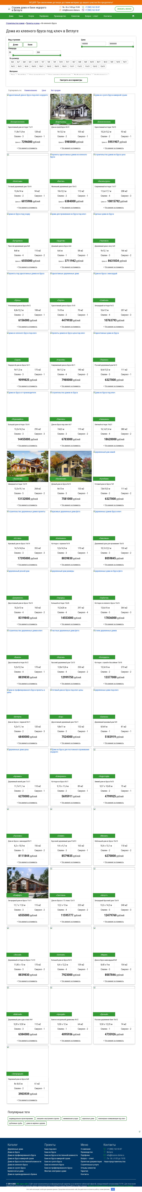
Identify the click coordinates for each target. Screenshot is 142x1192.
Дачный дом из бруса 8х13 (61, 484)
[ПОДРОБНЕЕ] (27, 109)
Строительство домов (15, 23)
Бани (30, 44)
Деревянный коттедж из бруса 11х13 (21, 960)
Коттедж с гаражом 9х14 (60, 544)
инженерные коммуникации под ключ (111, 1118)
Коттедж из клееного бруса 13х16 (107, 603)
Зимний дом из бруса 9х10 (104, 782)
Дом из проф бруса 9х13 (60, 127)
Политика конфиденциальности (99, 1186)
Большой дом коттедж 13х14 (18, 424)
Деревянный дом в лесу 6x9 (105, 246)
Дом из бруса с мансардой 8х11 (20, 841)
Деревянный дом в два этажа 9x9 (20, 1020)
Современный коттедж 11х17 (105, 186)
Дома (15, 44)
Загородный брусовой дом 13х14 (107, 900)
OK (113, 1189)
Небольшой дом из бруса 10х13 (106, 841)
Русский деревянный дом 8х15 (106, 365)
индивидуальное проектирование (21, 1118)
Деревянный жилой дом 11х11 (19, 782)
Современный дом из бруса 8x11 (63, 365)
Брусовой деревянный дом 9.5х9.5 (63, 841)
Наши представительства (114, 1161)
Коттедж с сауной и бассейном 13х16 (108, 662)
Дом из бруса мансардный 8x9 (106, 960)
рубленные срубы (15, 1123)
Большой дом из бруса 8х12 (61, 960)
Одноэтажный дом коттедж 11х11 (20, 127)
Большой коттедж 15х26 (60, 603)
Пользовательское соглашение (122, 1186)
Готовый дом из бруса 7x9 (104, 484)
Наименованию (30, 90)
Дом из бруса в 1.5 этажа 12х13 (63, 900)
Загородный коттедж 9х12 (104, 306)
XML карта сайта (22, 1184)
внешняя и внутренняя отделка (48, 1118)
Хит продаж (56, 90)
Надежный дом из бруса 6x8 (18, 1079)
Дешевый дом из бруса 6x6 (61, 246)
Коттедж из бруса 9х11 (59, 782)
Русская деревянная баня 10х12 (106, 1020)
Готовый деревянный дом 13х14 (19, 186)
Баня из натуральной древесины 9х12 (64, 1020)
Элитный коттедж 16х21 (103, 424)
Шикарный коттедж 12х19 (17, 484)
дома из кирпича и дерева (35, 1123)
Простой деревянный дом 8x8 (19, 246)
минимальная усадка (70, 1118)
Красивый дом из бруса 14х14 (19, 544)
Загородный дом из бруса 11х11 (20, 900)
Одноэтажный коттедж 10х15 (105, 127)
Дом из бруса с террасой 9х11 (19, 722)
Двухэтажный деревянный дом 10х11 (64, 722)
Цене (44, 90)
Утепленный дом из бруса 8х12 (19, 306)
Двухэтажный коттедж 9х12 (18, 662)
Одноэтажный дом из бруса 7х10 (63, 306)
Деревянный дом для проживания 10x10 (109, 544)
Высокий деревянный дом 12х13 (63, 662)
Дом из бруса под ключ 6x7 (61, 424)
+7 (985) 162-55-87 (92, 7)
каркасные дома (88, 1118)
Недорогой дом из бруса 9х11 (19, 365)
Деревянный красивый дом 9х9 (106, 722)
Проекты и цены (33, 23)
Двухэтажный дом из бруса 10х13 (20, 603)
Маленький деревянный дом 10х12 (63, 186)
